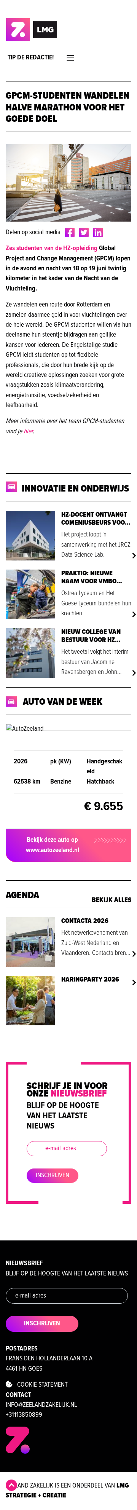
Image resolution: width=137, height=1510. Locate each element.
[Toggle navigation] (70, 58)
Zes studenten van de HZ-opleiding (51, 248)
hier (28, 431)
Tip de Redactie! (31, 57)
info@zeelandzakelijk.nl (41, 1405)
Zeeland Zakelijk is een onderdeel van (67, 1490)
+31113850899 (24, 1415)
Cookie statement (40, 1385)
